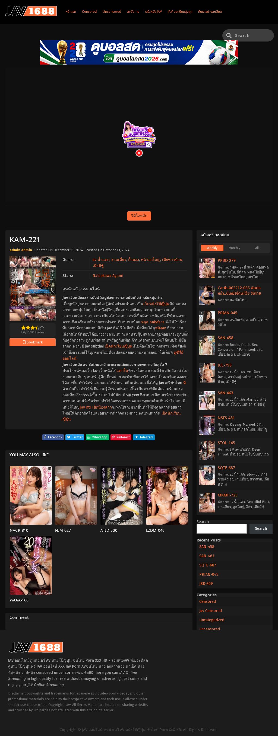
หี (184, 383)
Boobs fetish (240, 345)
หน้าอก (248, 377)
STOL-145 (226, 443)
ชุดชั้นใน (228, 272)
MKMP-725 (228, 495)
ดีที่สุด (241, 272)
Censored (207, 601)
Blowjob (253, 474)
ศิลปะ (222, 377)
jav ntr (85, 407)
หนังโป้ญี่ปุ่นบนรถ (239, 404)
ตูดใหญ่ (238, 507)
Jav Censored (210, 610)
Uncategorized (211, 620)
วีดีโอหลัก (139, 216)
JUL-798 (225, 365)
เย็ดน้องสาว (102, 407)
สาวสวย (256, 479)
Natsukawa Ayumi (108, 275)
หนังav (160, 328)
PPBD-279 (227, 260)
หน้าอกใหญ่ (150, 259)
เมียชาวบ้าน (172, 259)
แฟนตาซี (243, 354)
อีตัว (249, 507)
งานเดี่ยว (118, 259)
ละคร (231, 354)
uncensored (209, 629)
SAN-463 (225, 393)
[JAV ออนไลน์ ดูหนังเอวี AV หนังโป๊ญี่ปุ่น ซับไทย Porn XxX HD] (31, 15)
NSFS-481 (226, 418)
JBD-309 (206, 583)
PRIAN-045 (227, 313)
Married (252, 399)
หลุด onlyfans (153, 322)
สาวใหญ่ (234, 377)
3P (231, 449)
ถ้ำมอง (133, 259)
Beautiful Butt (258, 502)
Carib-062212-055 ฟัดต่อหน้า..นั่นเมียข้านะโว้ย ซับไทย (239, 290)
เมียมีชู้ (98, 265)
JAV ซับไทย (238, 300)
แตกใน (122, 370)
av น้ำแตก (101, 259)
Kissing (235, 424)
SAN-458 (225, 338)
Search (203, 522)
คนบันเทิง (237, 320)
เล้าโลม (254, 277)
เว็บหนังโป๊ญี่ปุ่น (156, 304)
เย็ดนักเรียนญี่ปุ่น (118, 346)
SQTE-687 (226, 468)
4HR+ (234, 267)
